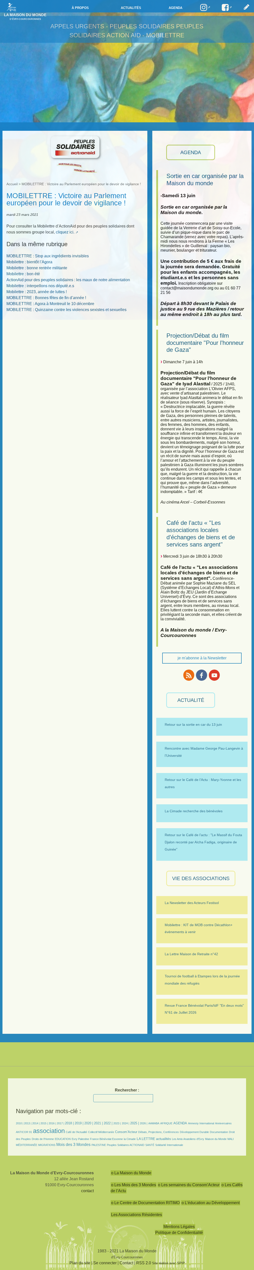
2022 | (108, 1123)
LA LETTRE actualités (154, 1139)
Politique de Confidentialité (179, 1232)
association (49, 1130)
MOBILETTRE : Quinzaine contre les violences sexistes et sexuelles (66, 310)
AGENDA (190, 152)
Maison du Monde (215, 1138)
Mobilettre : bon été (23, 274)
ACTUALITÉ (190, 700)
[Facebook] (201, 675)
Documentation (219, 1132)
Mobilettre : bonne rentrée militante (36, 268)
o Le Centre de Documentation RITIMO (145, 1203)
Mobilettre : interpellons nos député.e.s (40, 286)
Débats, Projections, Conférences (158, 1132)
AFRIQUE (166, 1123)
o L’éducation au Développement (211, 1203)
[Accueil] (10, 7)
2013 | (28, 1123)
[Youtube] (214, 675)
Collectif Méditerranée (101, 1132)
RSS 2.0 (143, 1263)
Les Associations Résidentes (136, 1215)
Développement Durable (194, 1132)
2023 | (117, 1123)
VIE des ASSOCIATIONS (200, 878)
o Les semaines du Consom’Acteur (189, 1185)
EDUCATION (63, 1138)
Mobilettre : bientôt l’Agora (29, 262)
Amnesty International (201, 1123)
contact (87, 1191)
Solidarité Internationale (169, 1144)
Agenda (175, 8)
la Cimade (130, 1138)
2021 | (98, 1123)
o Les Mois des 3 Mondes (133, 1185)
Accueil (12, 184)
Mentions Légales (179, 1227)
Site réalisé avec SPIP (168, 1263)
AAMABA (153, 1123)
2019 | (79, 1123)
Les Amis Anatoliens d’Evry (188, 1138)
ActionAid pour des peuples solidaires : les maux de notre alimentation (68, 280)
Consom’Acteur (126, 1132)
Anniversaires (223, 1123)
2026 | (143, 1123)
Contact (126, 1263)
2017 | (61, 1123)
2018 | (70, 1123)
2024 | (125, 1123)
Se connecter (105, 1263)
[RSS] (188, 675)
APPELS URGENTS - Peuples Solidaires (113, 26)
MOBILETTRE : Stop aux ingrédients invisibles (47, 256)
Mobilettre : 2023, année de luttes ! (36, 292)
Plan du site (79, 1263)
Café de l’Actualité (76, 1132)
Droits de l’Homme (43, 1138)
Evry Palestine (80, 1138)
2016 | (53, 1123)
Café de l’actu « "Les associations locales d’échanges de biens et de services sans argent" (200, 533)
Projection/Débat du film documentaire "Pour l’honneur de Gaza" (205, 342)
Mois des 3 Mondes (73, 1144)
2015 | (44, 1123)
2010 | (20, 1123)
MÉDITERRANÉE (26, 1144)
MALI (230, 1138)
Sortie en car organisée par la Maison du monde (205, 179)
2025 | (134, 1123)
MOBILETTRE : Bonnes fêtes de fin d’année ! (46, 298)
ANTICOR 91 (24, 1132)
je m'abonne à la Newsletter (202, 658)
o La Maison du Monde (131, 1173)
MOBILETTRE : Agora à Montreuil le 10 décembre (50, 304)
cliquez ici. (65, 232)
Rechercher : (127, 1090)
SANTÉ (149, 1144)
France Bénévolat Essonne (106, 1138)
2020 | (88, 1123)
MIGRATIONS (46, 1144)
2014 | (36, 1123)
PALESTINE (99, 1144)
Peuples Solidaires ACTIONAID (125, 1144)
